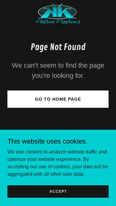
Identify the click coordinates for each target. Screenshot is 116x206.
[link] (58, 14)
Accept (58, 191)
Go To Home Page (58, 99)
